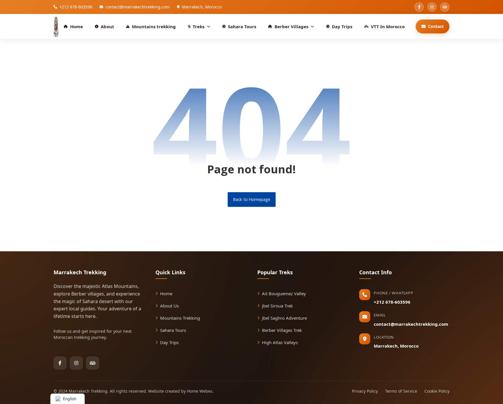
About (107, 26)
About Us (169, 306)
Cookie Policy (436, 391)
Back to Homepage (251, 199)
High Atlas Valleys (280, 342)
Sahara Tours (242, 26)
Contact (436, 26)
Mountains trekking (154, 26)
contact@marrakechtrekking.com (411, 324)
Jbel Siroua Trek (277, 306)
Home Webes (199, 391)
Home (76, 26)
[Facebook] (60, 363)
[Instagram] (76, 363)
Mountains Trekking (180, 318)
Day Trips (342, 26)
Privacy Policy (365, 391)
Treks (198, 26)
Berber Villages (291, 26)
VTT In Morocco (388, 26)
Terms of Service (401, 391)
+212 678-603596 (392, 302)
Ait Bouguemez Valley (284, 293)
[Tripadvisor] (92, 363)
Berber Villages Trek (282, 330)
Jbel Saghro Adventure (284, 318)
